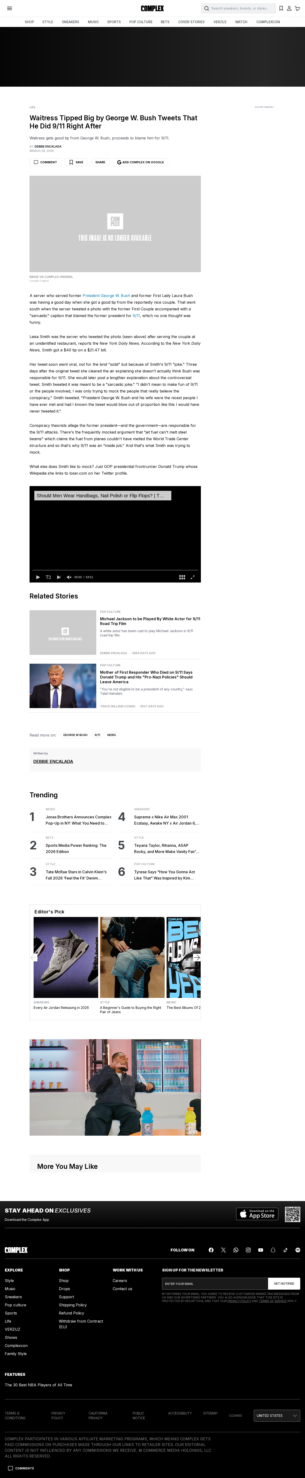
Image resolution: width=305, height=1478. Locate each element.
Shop (64, 1280)
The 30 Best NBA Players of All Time (38, 1385)
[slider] (115, 570)
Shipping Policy (73, 1305)
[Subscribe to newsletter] (284, 1284)
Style (50, 864)
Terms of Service (272, 1301)
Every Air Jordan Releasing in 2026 (61, 1008)
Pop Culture (110, 612)
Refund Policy (71, 1313)
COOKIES (235, 1415)
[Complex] (152, 8)
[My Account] (289, 8)
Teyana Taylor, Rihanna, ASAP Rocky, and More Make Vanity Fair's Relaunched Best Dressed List (166, 849)
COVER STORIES (191, 22)
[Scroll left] (33, 957)
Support (66, 1296)
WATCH (241, 22)
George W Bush (75, 735)
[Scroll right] (197, 957)
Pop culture (15, 1305)
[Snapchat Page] (273, 1250)
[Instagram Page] (248, 1250)
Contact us (122, 1288)
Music (50, 809)
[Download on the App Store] (257, 1214)
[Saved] (281, 8)
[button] (37, 577)
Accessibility (180, 1413)
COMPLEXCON (268, 22)
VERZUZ (220, 22)
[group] (69, 577)
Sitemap (210, 1413)
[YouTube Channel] (260, 1250)
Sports (11, 1313)
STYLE (47, 22)
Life (32, 107)
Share (100, 162)
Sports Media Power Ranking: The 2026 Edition (76, 848)
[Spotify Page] (297, 1250)
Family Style (16, 1353)
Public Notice (139, 1415)
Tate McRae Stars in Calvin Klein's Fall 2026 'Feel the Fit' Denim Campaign (76, 875)
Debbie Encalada (113, 653)
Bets (49, 837)
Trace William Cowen (117, 706)
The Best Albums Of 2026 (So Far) (194, 1008)
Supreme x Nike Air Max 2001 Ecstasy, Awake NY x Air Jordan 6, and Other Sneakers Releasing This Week (165, 820)
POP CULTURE (140, 22)
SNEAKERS (70, 22)
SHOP (29, 22)
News (111, 735)
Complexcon (16, 1345)
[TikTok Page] (285, 1250)
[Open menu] (9, 8)
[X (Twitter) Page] (223, 1250)
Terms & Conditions (15, 1415)
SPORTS (114, 22)
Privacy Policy (239, 1301)
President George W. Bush (106, 295)
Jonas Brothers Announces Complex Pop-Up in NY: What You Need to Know (79, 820)
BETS (165, 22)
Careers (120, 1280)
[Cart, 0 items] (297, 8)
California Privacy (98, 1415)
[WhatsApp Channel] (236, 1250)
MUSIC (93, 22)
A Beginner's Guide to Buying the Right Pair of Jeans (130, 1010)
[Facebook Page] (211, 1250)
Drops (64, 1288)
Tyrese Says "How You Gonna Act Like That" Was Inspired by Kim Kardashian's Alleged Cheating (164, 875)
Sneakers (142, 809)
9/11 (136, 315)
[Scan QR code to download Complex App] (292, 1214)
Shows (11, 1337)
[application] (115, 534)
